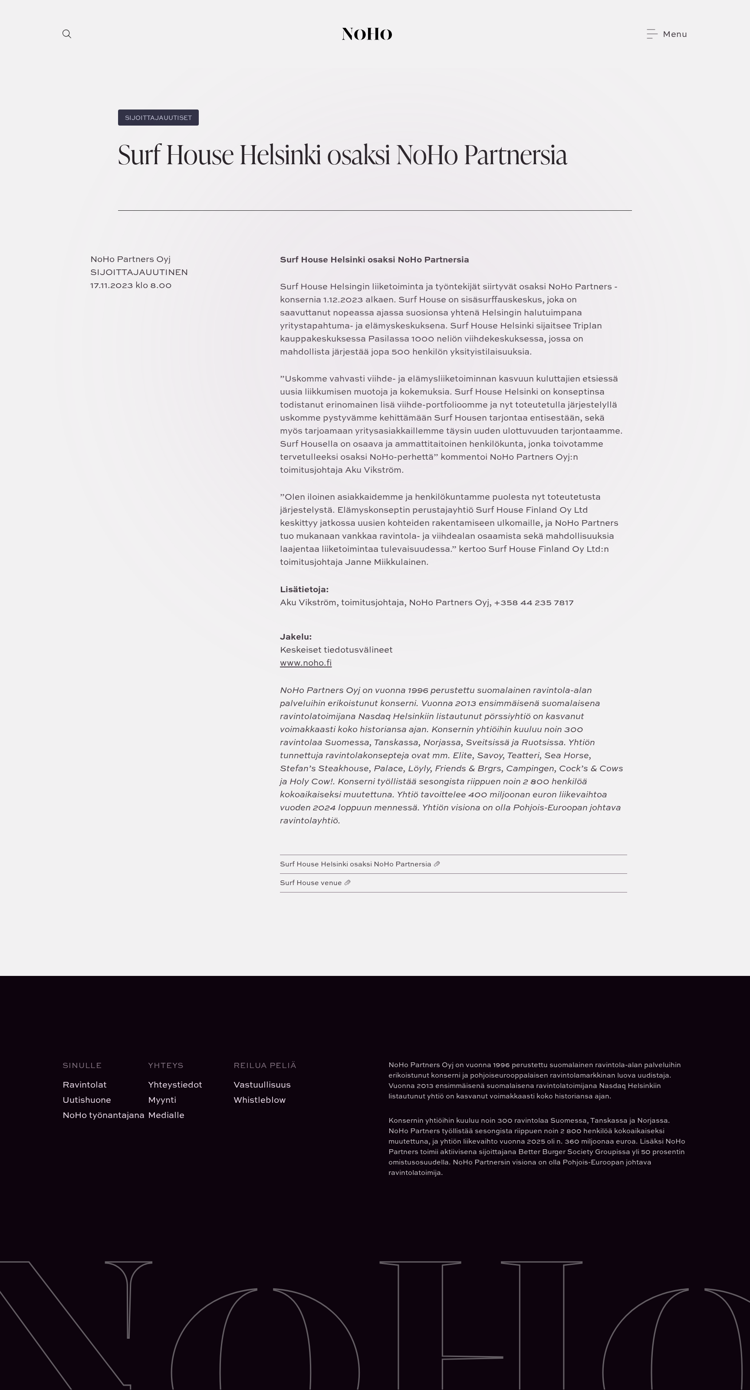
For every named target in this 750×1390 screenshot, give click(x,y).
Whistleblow (260, 1099)
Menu (675, 34)
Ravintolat (84, 1084)
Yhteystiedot (175, 1084)
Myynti (162, 1099)
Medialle (166, 1115)
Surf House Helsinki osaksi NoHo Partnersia (355, 864)
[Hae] (66, 34)
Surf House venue (311, 882)
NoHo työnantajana (98, 1115)
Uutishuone (86, 1099)
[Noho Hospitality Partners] (367, 33)
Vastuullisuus (262, 1084)
